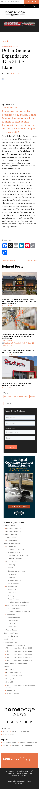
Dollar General (18, 396)
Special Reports (10, 642)
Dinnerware (13, 620)
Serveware (12, 627)
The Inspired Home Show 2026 (19, 660)
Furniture (12, 574)
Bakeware (12, 589)
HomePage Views (11, 633)
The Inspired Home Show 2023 (19, 651)
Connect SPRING (11, 534)
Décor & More (12, 562)
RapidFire (10, 682)
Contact (14, 731)
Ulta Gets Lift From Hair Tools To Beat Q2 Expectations (18, 352)
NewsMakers (11, 540)
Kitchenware (11, 587)
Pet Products (13, 583)
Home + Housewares (12, 543)
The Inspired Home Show (14, 645)
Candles (11, 568)
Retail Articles (17, 74)
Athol (9, 396)
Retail (5, 746)
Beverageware (14, 617)
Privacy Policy (9, 734)
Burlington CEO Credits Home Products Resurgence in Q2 (16, 384)
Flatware (11, 624)
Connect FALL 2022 (14, 531)
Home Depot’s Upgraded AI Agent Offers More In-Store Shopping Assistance (18, 336)
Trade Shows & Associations (15, 664)
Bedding (11, 565)
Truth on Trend (12, 694)
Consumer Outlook (14, 676)
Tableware (10, 614)
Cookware (12, 593)
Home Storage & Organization (20, 611)
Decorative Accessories (17, 571)
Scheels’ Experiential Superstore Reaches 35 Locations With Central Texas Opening (19, 301)
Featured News (10, 537)
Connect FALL (9, 525)
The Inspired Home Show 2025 (19, 657)
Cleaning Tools (14, 608)
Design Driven (12, 679)
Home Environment (16, 549)
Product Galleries (11, 636)
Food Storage (13, 599)
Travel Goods (11, 630)
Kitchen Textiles (15, 580)
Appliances (11, 546)
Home (4, 41)
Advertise (15, 1)
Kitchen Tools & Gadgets (18, 602)
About (5, 731)
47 (5, 396)
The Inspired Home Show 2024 (19, 654)
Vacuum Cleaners (15, 559)
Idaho (26, 396)
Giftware (11, 577)
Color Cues (10, 669)
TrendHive (10, 691)
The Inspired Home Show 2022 (19, 648)
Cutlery (11, 596)
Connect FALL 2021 (14, 528)
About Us (5, 1)
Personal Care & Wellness (18, 555)
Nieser (32, 396)
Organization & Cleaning (16, 605)
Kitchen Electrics (15, 552)
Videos (6, 667)
